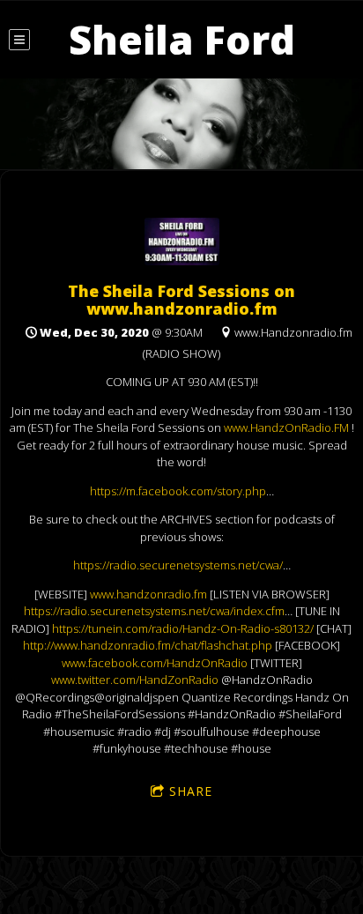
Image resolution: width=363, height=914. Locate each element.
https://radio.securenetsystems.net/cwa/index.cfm (154, 611)
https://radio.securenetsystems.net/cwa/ (178, 565)
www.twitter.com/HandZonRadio (135, 679)
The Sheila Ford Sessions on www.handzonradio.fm (181, 300)
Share (190, 791)
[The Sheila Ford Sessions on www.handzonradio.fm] (181, 261)
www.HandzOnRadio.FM (286, 427)
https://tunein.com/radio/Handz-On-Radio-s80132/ (183, 628)
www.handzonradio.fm (148, 594)
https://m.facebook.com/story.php (178, 491)
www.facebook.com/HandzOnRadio (155, 663)
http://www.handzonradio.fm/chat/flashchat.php (147, 645)
